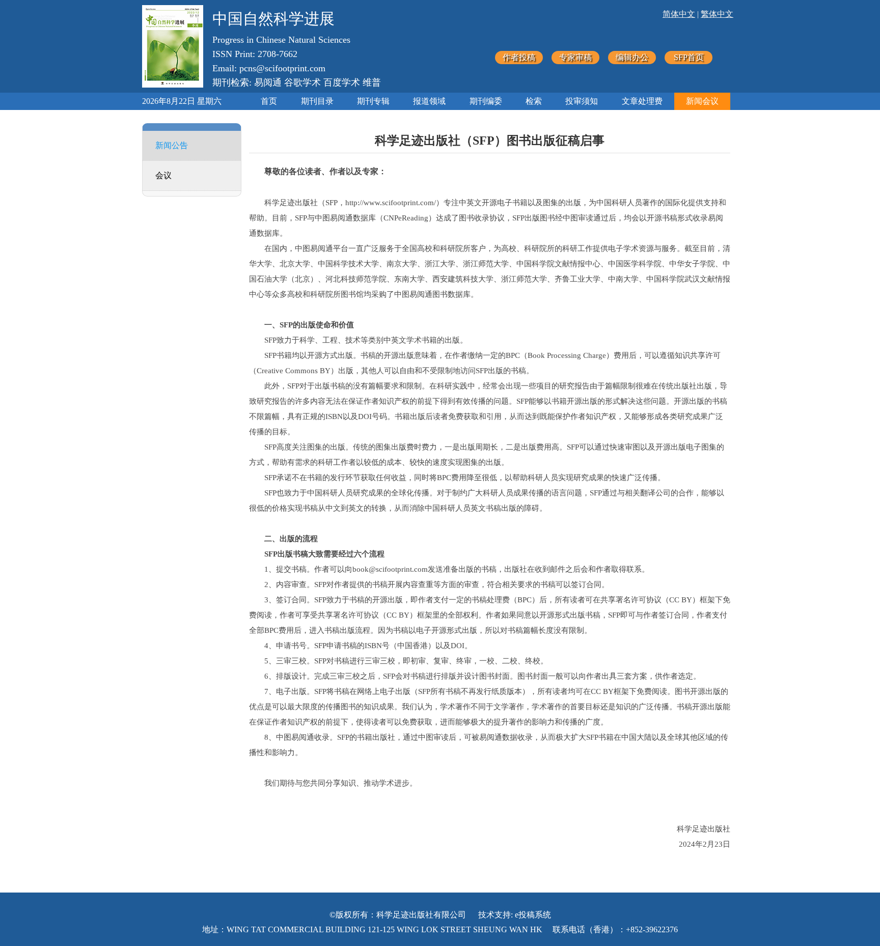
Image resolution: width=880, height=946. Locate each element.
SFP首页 (689, 57)
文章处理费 (642, 101)
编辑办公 (632, 57)
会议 (163, 175)
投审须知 (581, 101)
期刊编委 (486, 101)
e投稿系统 (533, 914)
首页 (269, 101)
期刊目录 (317, 101)
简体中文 (679, 14)
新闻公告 (171, 145)
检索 (534, 101)
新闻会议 (702, 101)
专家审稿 (575, 57)
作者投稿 (519, 57)
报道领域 (429, 101)
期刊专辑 (373, 101)
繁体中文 (717, 14)
